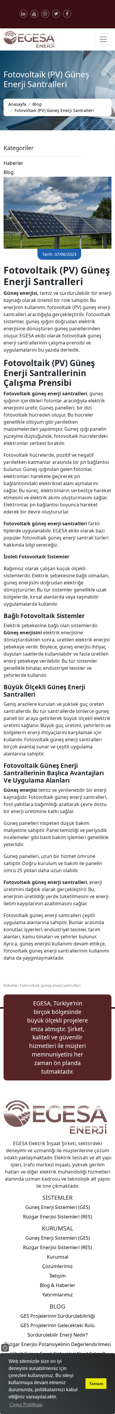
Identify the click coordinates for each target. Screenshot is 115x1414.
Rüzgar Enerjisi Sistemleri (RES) (57, 1216)
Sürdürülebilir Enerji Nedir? (57, 1335)
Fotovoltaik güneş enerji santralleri (50, 985)
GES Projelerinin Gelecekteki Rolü (57, 1325)
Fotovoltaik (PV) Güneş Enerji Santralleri (54, 110)
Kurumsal (57, 1257)
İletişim (58, 1275)
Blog (37, 104)
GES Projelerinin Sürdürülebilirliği (57, 1316)
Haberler (13, 163)
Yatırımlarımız (57, 1294)
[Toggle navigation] (103, 39)
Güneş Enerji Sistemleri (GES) (57, 1207)
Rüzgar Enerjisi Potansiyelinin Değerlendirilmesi (57, 1344)
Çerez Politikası (25, 1404)
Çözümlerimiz (57, 1266)
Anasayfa (17, 104)
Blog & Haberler (57, 1285)
